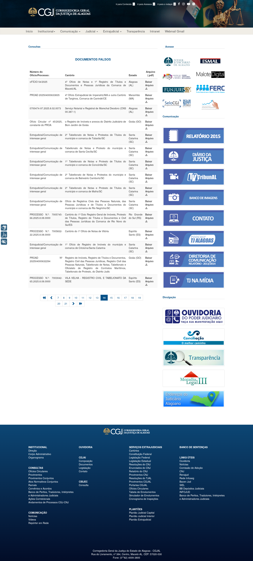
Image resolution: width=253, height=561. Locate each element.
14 (104, 297)
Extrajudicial (111, 31)
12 (90, 297)
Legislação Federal (139, 457)
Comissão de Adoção (191, 467)
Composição (85, 461)
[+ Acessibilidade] (4, 242)
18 (132, 297)
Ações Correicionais (39, 499)
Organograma (36, 457)
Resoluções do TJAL (140, 478)
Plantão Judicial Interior (142, 516)
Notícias (32, 516)
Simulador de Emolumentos (144, 495)
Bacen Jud (185, 481)
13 (97, 297)
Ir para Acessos (146, 4)
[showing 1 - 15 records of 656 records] (44, 298)
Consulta (83, 485)
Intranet (155, 31)
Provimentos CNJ (138, 474)
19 (139, 297)
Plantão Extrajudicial (140, 519)
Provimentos (35, 474)
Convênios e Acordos (40, 488)
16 (118, 297)
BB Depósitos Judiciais (192, 488)
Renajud (184, 474)
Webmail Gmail (174, 31)
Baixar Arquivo (149, 83)
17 (125, 297)
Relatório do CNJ (138, 471)
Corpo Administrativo (39, 454)
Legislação (85, 467)
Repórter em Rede (38, 523)
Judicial (91, 31)
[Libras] (4, 227)
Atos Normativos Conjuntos (43, 481)
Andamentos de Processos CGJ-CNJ (48, 502)
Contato (83, 471)
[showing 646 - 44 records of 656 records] (81, 304)
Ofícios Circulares (38, 471)
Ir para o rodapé (166, 4)
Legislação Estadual (140, 461)
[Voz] (4, 234)
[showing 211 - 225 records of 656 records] (73, 304)
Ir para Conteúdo (125, 4)
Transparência (136, 31)
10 (76, 297)
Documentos (86, 464)
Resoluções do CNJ (140, 464)
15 (111, 297)
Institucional (45, 31)
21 (66, 303)
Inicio (29, 31)
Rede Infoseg (187, 478)
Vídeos (32, 519)
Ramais (32, 485)
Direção (32, 450)
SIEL (182, 485)
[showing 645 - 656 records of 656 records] (51, 298)
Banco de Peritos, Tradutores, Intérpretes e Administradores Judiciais (50, 493)
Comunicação (69, 31)
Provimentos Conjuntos (41, 478)
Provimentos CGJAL (140, 481)
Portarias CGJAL (138, 485)
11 (83, 297)
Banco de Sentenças (194, 447)
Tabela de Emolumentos (142, 492)
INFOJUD (185, 492)
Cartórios (134, 450)
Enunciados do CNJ (140, 467)
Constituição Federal (140, 454)
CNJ (182, 471)
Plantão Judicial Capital (141, 512)
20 (58, 303)
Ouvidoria (85, 447)
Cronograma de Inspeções (143, 499)
